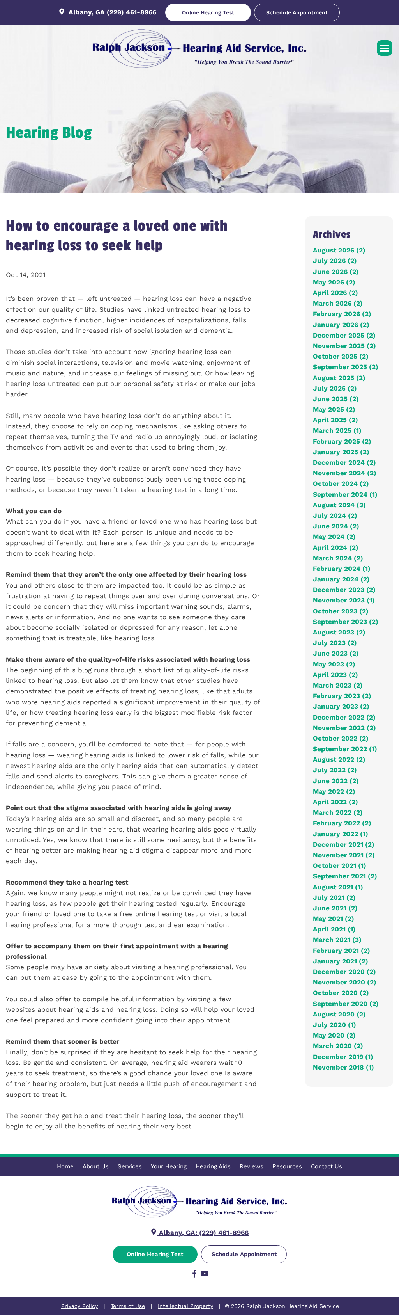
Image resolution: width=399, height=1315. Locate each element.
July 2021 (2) (334, 897)
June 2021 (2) (335, 908)
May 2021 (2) (333, 918)
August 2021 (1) (338, 887)
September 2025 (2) (345, 367)
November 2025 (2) (344, 346)
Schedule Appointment (297, 12)
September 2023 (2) (345, 622)
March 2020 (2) (338, 1046)
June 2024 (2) (336, 526)
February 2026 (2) (342, 314)
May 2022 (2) (334, 791)
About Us (96, 1166)
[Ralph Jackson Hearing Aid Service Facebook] (194, 1275)
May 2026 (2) (334, 282)
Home (65, 1166)
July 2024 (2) (335, 515)
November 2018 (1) (343, 1067)
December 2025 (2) (344, 335)
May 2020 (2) (334, 1035)
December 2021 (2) (343, 844)
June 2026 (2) (336, 271)
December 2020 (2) (344, 972)
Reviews (251, 1166)
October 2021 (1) (339, 865)
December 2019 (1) (343, 1057)
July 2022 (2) (335, 770)
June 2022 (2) (336, 781)
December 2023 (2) (344, 590)
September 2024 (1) (345, 494)
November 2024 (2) (344, 473)
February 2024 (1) (342, 568)
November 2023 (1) (344, 600)
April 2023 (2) (335, 675)
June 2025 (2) (336, 399)
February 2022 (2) (342, 823)
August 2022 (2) (339, 759)
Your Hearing (169, 1166)
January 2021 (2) (340, 961)
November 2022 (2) (344, 728)
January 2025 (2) (341, 452)
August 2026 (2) (339, 250)
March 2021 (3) (337, 940)
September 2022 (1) (345, 749)
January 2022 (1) (340, 834)
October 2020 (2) (341, 993)
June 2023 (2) (336, 653)
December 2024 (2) (344, 462)
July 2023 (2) (335, 643)
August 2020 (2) (339, 1014)
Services (130, 1166)
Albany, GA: (178, 1233)
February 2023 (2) (342, 696)
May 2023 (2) (334, 664)
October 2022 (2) (341, 738)
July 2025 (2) (335, 388)
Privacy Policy (79, 1306)
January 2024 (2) (341, 579)
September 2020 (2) (346, 1004)
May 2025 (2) (334, 409)
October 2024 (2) (341, 483)
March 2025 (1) (337, 430)
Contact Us (326, 1166)
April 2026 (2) (335, 293)
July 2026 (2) (335, 261)
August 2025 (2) (339, 378)
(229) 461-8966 (131, 12)
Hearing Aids (213, 1166)
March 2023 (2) (338, 685)
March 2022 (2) (338, 812)
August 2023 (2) (339, 632)
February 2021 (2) (341, 950)
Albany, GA (87, 12)
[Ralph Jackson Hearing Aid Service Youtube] (204, 1275)
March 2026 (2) (338, 303)
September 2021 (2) (345, 876)
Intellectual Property (185, 1306)
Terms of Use (128, 1306)
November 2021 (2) (344, 855)
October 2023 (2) (341, 611)
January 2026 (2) (341, 325)
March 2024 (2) (338, 558)
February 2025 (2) (342, 441)
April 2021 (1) (334, 929)
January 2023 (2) (341, 706)
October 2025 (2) (341, 356)
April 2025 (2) (335, 420)
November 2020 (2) (344, 982)
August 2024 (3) (339, 505)
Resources (287, 1166)
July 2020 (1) (334, 1025)
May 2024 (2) (334, 536)
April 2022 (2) (335, 802)
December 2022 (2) (344, 717)
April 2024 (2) (335, 547)
